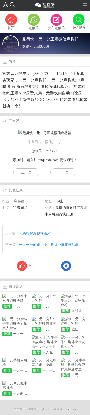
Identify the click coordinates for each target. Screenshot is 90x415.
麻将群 (19, 201)
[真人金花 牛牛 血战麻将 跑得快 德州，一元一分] (45, 342)
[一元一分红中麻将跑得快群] (15, 298)
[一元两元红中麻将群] (15, 385)
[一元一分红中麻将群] (45, 298)
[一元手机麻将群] (15, 362)
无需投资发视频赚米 (35, 233)
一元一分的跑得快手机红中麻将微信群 (49, 245)
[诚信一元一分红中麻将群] (74, 321)
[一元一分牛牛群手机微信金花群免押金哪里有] (74, 364)
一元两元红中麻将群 (29, 393)
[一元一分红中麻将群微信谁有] (45, 321)
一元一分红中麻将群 (58, 306)
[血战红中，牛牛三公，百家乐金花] (74, 300)
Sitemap (71, 409)
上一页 (26, 172)
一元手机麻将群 (25, 370)
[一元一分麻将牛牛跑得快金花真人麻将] (15, 323)
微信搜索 (79, 28)
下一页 (63, 172)
